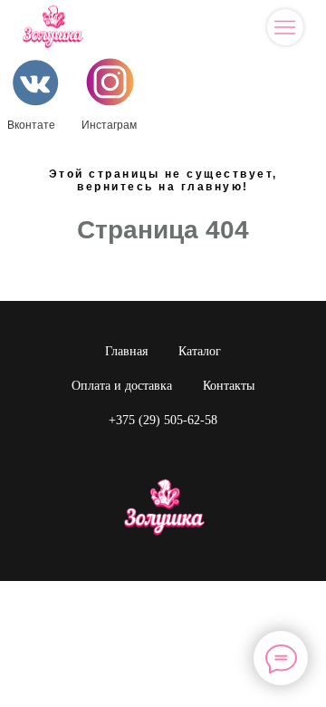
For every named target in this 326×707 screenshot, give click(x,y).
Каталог (199, 351)
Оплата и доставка (122, 385)
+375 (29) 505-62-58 (163, 420)
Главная (126, 351)
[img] (285, 27)
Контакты (228, 385)
